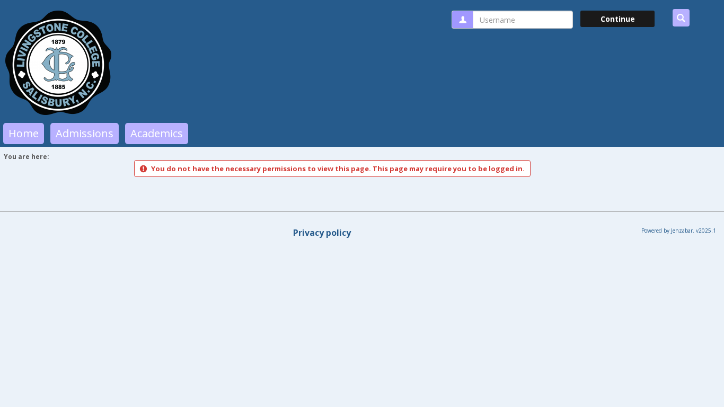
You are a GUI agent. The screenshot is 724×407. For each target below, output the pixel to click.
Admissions (84, 133)
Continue (618, 19)
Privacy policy (322, 232)
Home (23, 133)
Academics (156, 133)
